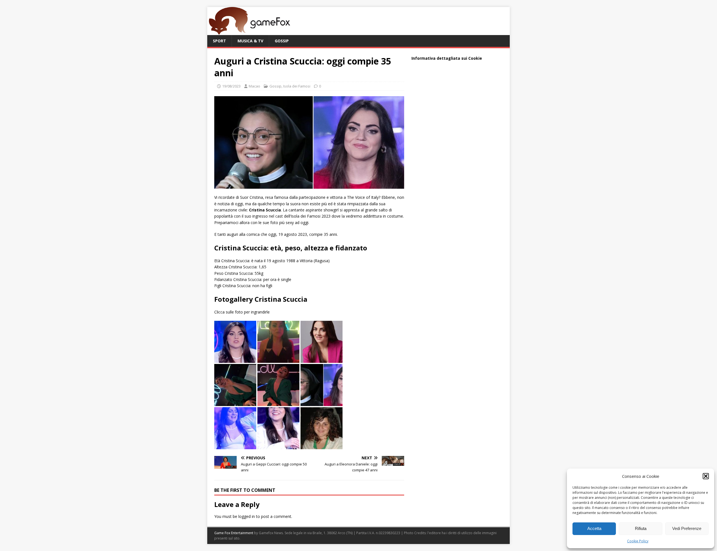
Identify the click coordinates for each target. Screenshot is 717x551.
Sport (219, 40)
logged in (246, 516)
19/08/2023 (231, 86)
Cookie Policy (637, 541)
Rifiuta (640, 528)
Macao (254, 86)
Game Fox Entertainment (233, 533)
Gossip (282, 40)
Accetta (594, 528)
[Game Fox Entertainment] (249, 31)
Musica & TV (250, 40)
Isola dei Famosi (296, 86)
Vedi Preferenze (686, 528)
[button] (706, 476)
